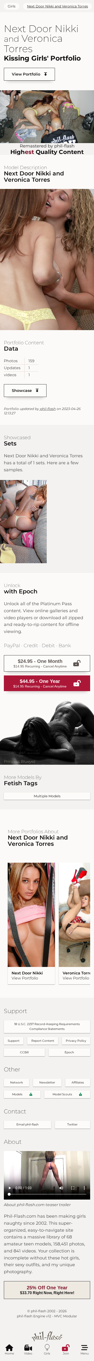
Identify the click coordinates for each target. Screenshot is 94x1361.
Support (14, 1040)
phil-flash (47, 409)
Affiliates (78, 1082)
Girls (11, 6)
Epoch (69, 1052)
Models (17, 1094)
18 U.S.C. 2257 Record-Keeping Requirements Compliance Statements (47, 1026)
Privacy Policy (76, 1040)
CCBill (24, 1052)
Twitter (72, 1124)
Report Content (42, 1040)
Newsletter (47, 1082)
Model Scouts (62, 1094)
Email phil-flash (27, 1124)
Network (16, 1082)
